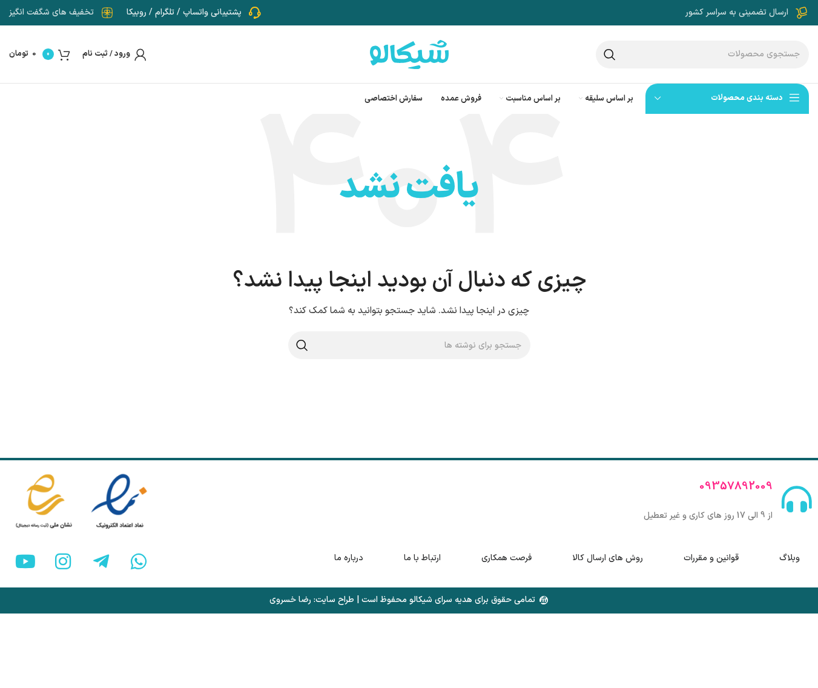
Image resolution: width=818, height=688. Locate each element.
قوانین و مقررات (711, 558)
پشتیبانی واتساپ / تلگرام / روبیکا (184, 12)
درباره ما (348, 558)
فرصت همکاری (506, 558)
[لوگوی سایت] (409, 53)
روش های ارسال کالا (607, 558)
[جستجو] (610, 54)
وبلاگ (789, 558)
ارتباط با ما (422, 558)
